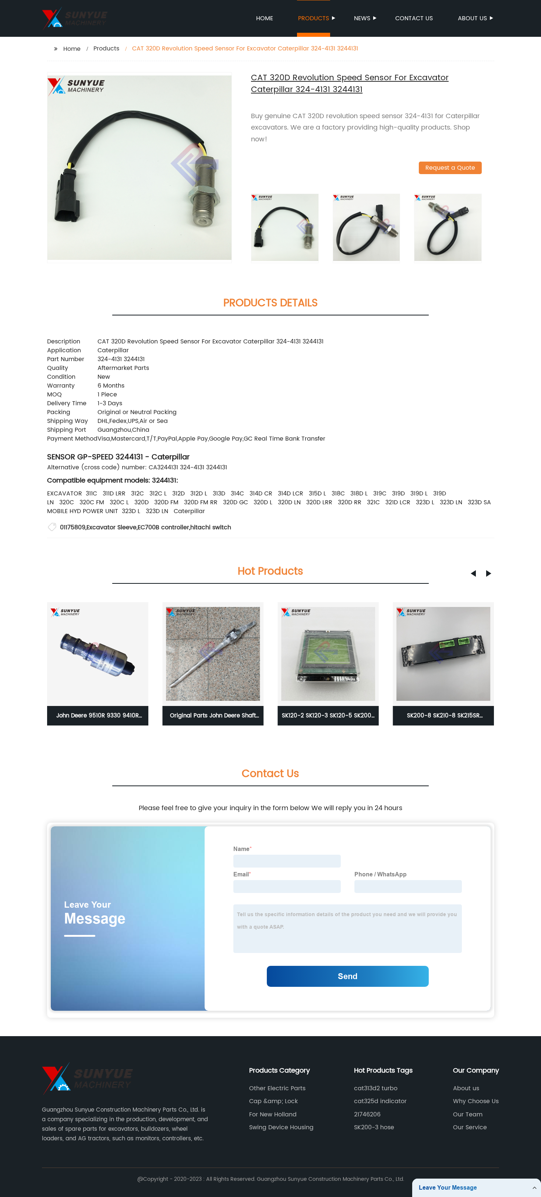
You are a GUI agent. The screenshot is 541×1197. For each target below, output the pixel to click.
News (362, 18)
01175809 (72, 527)
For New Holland (273, 1114)
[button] (473, 573)
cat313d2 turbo (375, 1088)
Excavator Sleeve (111, 527)
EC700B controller (163, 527)
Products (313, 18)
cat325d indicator (380, 1101)
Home (264, 18)
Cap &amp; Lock (273, 1101)
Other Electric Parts (277, 1088)
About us (472, 18)
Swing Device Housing (281, 1127)
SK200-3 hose (374, 1127)
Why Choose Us (476, 1101)
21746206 (367, 1114)
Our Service (470, 1127)
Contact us (414, 18)
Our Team (467, 1114)
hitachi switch (210, 527)
